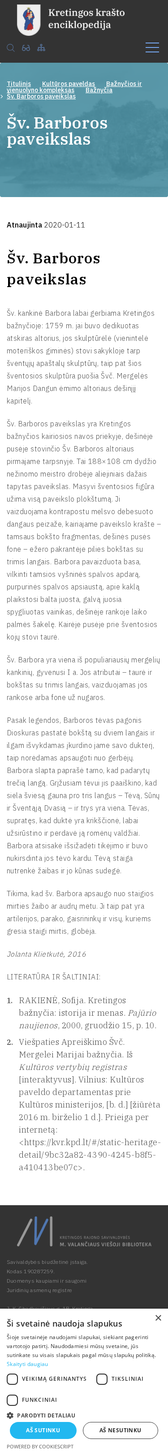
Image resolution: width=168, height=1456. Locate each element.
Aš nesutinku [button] (120, 1430)
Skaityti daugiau (27, 1364)
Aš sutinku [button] (43, 1430)
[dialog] (84, 1382)
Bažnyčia (99, 90)
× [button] (158, 1318)
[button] (84, 1414)
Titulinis (19, 84)
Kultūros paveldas (68, 84)
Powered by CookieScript (40, 1446)
